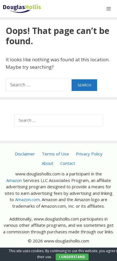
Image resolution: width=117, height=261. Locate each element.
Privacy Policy (89, 154)
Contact (67, 163)
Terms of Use (55, 154)
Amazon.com (27, 199)
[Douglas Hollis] (22, 8)
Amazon (14, 180)
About (47, 163)
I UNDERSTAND (72, 256)
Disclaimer (25, 154)
